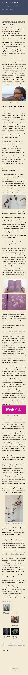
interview (9, 645)
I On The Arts (11, 2)
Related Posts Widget (22, 640)
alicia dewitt (6, 643)
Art (9, 643)
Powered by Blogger (15, 668)
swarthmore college (21, 645)
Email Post (4, 641)
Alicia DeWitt (11, 51)
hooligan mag (4, 645)
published (16, 645)
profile (12, 645)
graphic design (18, 643)
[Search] (25, 12)
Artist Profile (13, 643)
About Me (5, 9)
